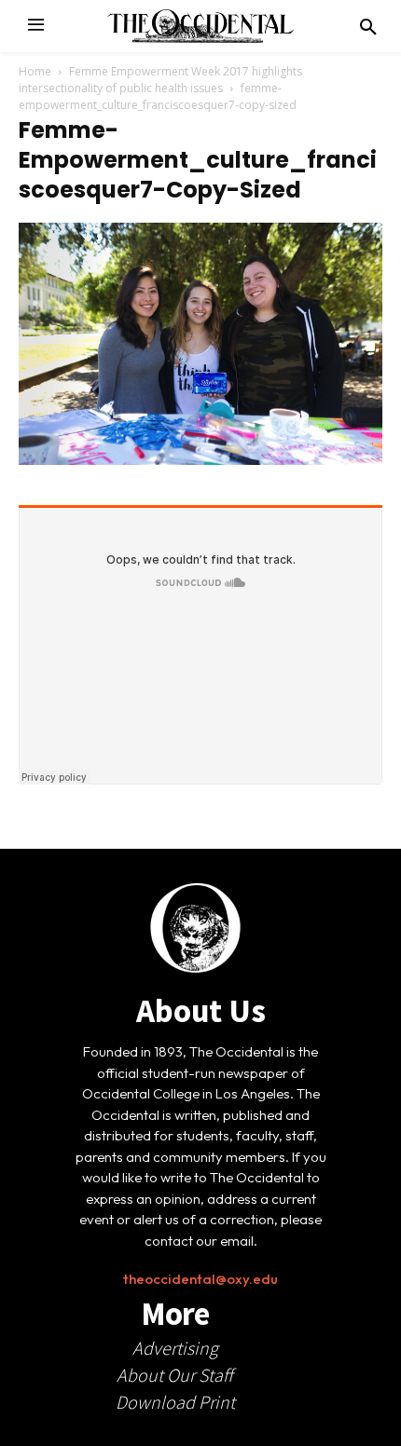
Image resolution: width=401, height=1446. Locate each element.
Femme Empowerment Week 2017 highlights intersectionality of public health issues (160, 79)
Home (35, 71)
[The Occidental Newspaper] (200, 26)
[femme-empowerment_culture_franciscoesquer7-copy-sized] (200, 460)
